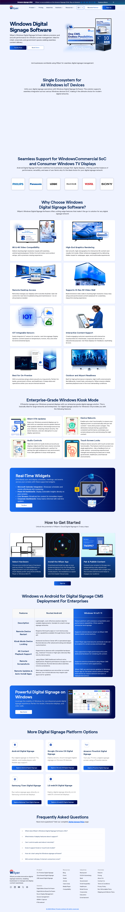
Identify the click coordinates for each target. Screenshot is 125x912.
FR (89, 2)
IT (92, 2)
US (81, 2)
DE (87, 2)
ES (94, 2)
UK (84, 2)
